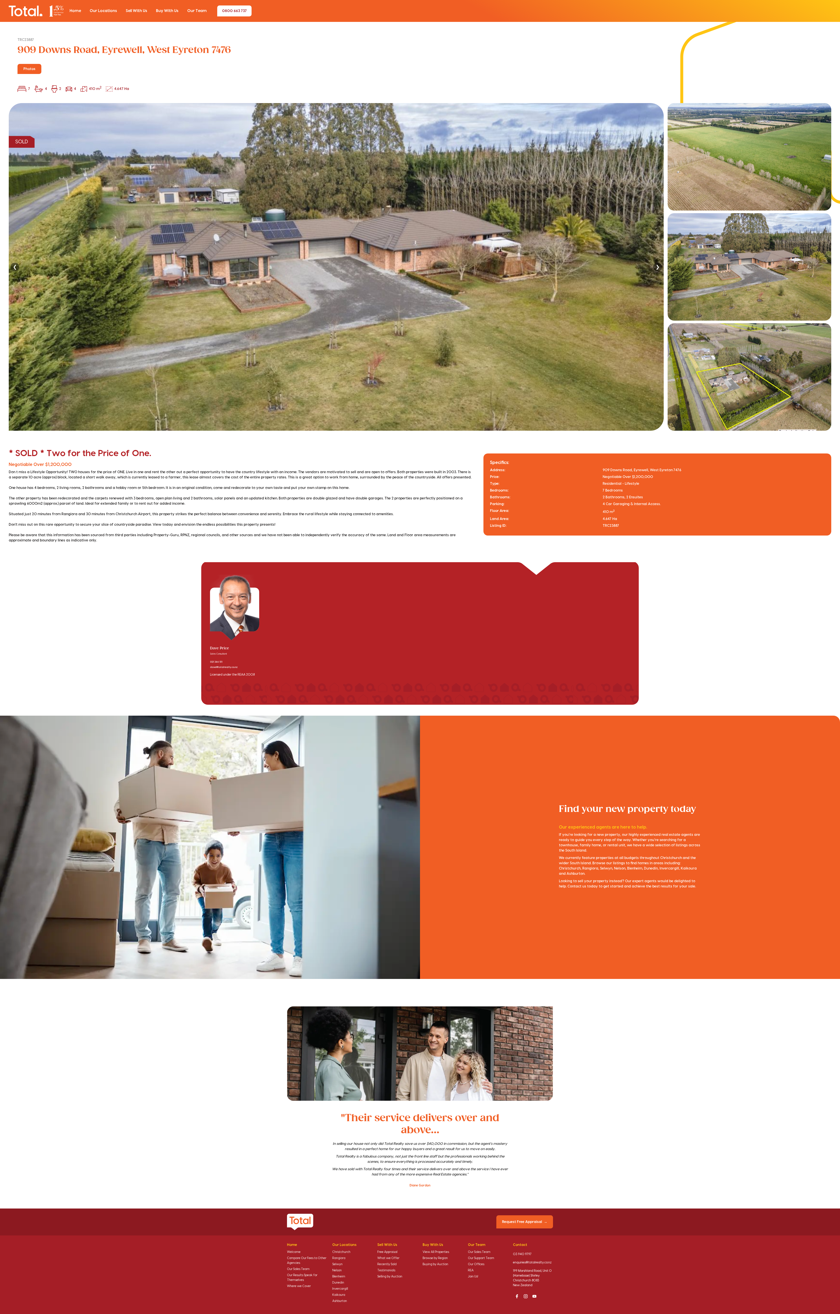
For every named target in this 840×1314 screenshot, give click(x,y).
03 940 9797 (522, 1254)
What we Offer (388, 1258)
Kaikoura (338, 1294)
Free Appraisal (387, 1252)
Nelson (337, 1270)
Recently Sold (387, 1264)
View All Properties (436, 1252)
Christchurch (341, 1252)
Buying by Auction (435, 1264)
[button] (75, 11)
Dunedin (338, 1282)
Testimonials (386, 1270)
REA (471, 1270)
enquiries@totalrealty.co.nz (532, 1262)
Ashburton (339, 1301)
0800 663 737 (234, 11)
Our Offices (476, 1264)
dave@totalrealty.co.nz (224, 667)
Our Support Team (481, 1258)
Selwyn (337, 1264)
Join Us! (473, 1276)
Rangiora (338, 1258)
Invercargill (340, 1288)
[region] (420, 267)
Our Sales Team (298, 1269)
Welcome (294, 1252)
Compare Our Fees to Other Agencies (306, 1261)
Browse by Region (435, 1258)
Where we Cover (299, 1286)
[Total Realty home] (36, 10)
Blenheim (338, 1276)
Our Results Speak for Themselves (302, 1278)
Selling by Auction (389, 1276)
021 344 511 (216, 662)
